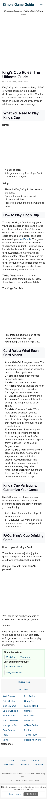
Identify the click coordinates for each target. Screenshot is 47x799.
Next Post (23, 689)
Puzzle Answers (32, 740)
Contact (35, 760)
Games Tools (9, 715)
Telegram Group (14, 672)
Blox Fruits (29, 696)
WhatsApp (11, 657)
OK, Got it (31, 794)
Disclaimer (9, 764)
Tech (5, 735)
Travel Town (30, 735)
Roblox (27, 730)
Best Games (8, 696)
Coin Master (8, 701)
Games (13, 82)
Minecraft (29, 720)
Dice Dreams (9, 706)
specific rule (24, 239)
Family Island (31, 706)
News (5, 740)
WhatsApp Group (14, 666)
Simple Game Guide (18, 5)
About (11, 760)
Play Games (8, 730)
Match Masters (10, 720)
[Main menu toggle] (42, 5)
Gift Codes (29, 715)
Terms (23, 760)
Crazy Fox (29, 701)
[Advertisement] (23, 42)
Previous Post (23, 682)
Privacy (39, 764)
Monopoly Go (9, 725)
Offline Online (31, 725)
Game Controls (10, 711)
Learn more (15, 794)
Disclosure (25, 764)
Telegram (25, 657)
